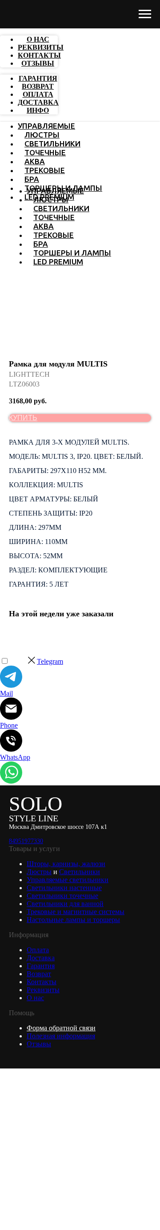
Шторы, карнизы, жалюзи (66, 863)
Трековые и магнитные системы (75, 911)
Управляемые (46, 126)
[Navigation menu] (145, 14)
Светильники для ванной (65, 903)
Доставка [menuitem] (38, 102)
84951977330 (26, 841)
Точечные (45, 152)
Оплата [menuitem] (38, 94)
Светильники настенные (64, 887)
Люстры (42, 134)
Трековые (44, 170)
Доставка (41, 958)
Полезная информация (61, 1036)
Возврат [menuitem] (38, 86)
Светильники (52, 143)
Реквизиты (43, 989)
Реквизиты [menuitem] (41, 47)
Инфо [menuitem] (38, 110)
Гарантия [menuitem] (38, 78)
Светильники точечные (62, 895)
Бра (31, 179)
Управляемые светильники (67, 879)
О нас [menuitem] (38, 39)
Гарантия (41, 966)
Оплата (38, 950)
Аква (34, 161)
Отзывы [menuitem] (37, 63)
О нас (35, 997)
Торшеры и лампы (72, 252)
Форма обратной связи (61, 1028)
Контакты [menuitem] (39, 55)
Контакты (41, 982)
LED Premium (58, 261)
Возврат (39, 974)
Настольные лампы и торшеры (73, 919)
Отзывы (39, 1044)
